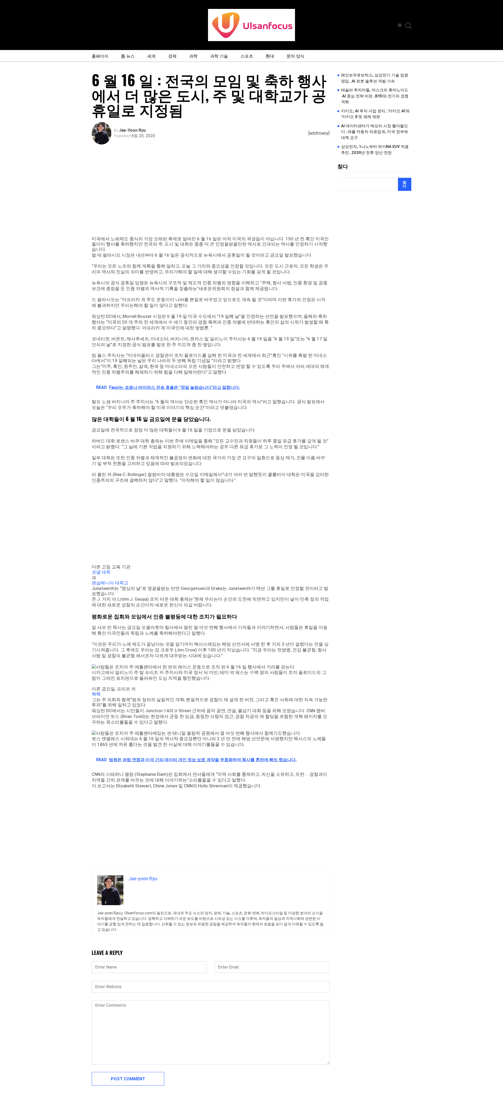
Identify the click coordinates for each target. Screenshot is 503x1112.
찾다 (342, 166)
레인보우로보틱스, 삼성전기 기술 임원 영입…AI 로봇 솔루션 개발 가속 (374, 78)
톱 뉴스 (128, 56)
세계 (151, 56)
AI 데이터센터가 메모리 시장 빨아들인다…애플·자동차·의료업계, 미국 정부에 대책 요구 (374, 132)
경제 (172, 56)
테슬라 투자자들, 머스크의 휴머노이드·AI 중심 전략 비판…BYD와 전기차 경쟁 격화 (374, 96)
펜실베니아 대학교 (110, 582)
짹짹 (96, 694)
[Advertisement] (212, 197)
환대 (270, 56)
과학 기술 (219, 56)
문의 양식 (295, 56)
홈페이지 (100, 56)
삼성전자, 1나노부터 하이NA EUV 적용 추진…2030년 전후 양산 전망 (375, 149)
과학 (193, 56)
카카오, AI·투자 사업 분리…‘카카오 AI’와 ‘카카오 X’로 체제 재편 (375, 114)
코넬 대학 (101, 572)
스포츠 (246, 56)
